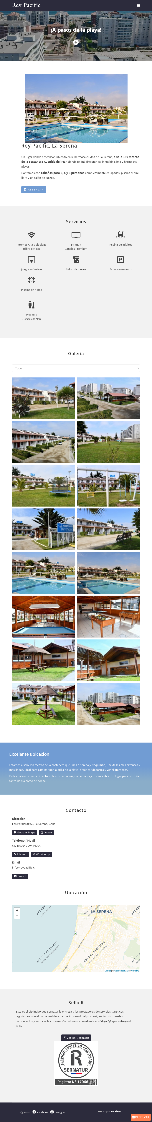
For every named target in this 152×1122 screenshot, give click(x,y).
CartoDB (135, 970)
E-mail (21, 876)
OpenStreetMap (121, 970)
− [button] (17, 916)
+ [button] (17, 910)
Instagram (60, 1112)
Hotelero (115, 1112)
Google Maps (25, 832)
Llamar (21, 854)
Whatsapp (42, 854)
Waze (48, 832)
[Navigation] (138, 5)
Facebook (43, 1112)
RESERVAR (35, 189)
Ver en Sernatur (77, 1038)
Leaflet (108, 970)
